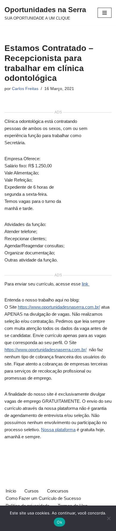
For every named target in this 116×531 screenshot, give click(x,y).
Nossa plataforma (58, 429)
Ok (59, 522)
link (86, 283)
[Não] (109, 518)
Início (11, 490)
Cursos (31, 490)
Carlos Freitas (25, 88)
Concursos (57, 490)
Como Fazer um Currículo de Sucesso (43, 498)
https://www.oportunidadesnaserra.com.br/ (59, 306)
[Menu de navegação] (105, 13)
